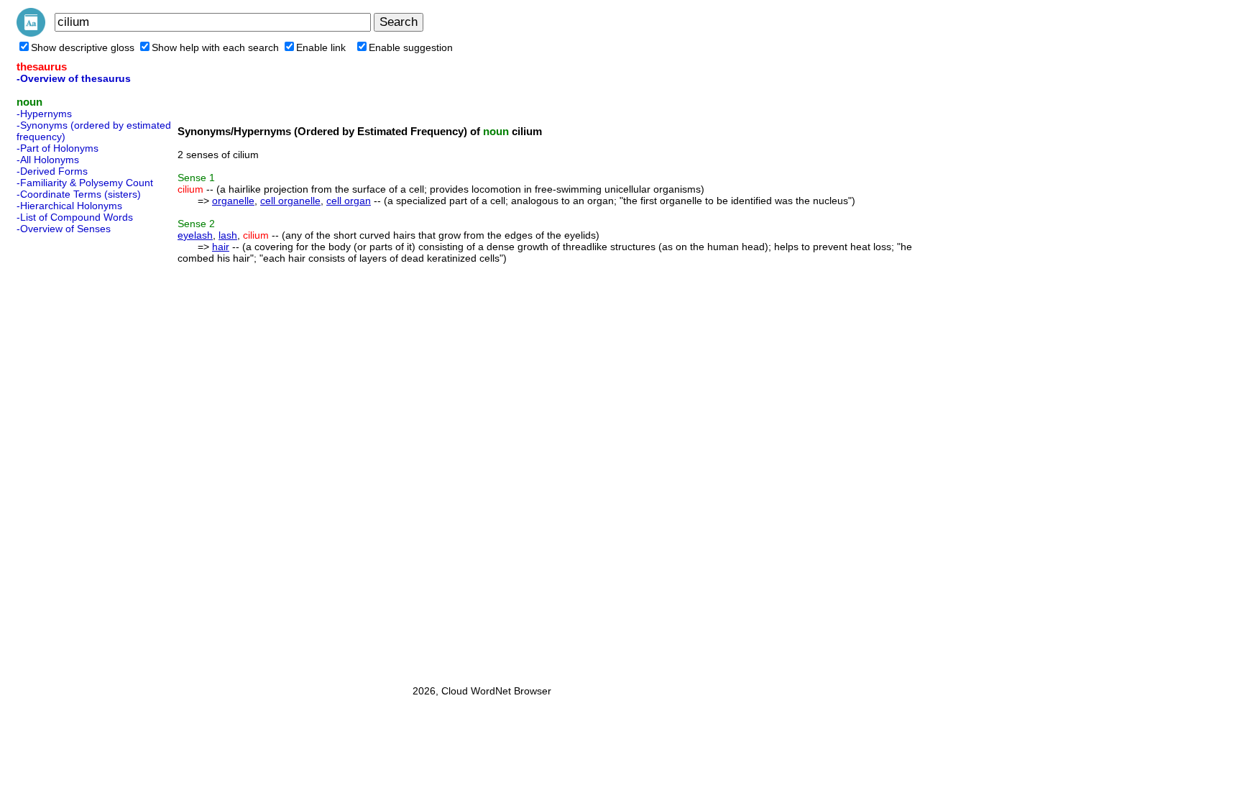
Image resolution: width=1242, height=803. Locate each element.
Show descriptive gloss (82, 47)
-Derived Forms (52, 171)
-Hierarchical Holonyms (69, 205)
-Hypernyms (44, 113)
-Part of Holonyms (57, 148)
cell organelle (290, 200)
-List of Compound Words (75, 217)
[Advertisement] (74, 455)
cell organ (348, 200)
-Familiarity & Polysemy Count (85, 182)
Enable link (321, 47)
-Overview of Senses (64, 228)
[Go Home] (31, 33)
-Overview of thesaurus (74, 78)
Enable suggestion (411, 47)
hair (220, 246)
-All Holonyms (48, 159)
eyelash (195, 235)
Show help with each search (215, 47)
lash (227, 235)
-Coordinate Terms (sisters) (79, 194)
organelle (233, 200)
